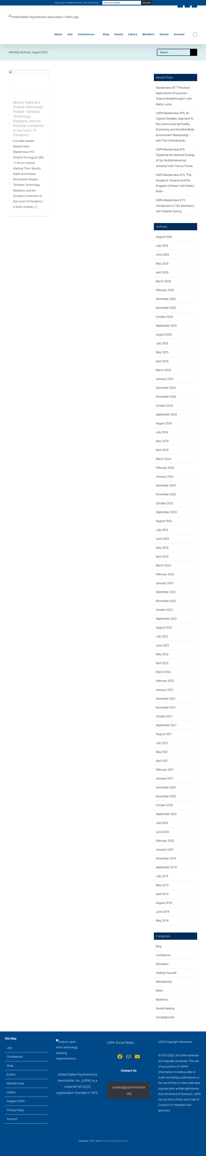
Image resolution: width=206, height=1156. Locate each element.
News (159, 990)
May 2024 (162, 441)
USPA (104, 1141)
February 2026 (165, 290)
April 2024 (162, 450)
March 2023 (163, 565)
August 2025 (164, 334)
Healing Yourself (166, 972)
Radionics (162, 999)
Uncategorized (165, 1017)
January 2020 (164, 849)
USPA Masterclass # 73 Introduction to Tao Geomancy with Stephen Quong (175, 205)
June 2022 (162, 645)
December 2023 (166, 485)
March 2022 (163, 672)
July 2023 (162, 529)
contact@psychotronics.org (128, 1090)
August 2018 (164, 902)
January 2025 (164, 379)
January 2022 (164, 689)
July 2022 (162, 636)
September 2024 (166, 414)
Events (11, 1074)
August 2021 (164, 734)
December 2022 (166, 592)
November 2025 (166, 307)
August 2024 (164, 423)
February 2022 (165, 680)
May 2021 (162, 752)
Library (11, 1092)
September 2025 (166, 325)
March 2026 (163, 281)
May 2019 (162, 885)
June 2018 (162, 911)
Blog (158, 946)
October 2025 (164, 316)
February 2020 (165, 840)
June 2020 (162, 832)
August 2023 (164, 521)
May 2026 (162, 263)
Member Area (15, 1083)
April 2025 (162, 361)
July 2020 (162, 823)
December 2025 (166, 299)
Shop (10, 1065)
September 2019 (166, 867)
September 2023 (166, 512)
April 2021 (162, 760)
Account (12, 1119)
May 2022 (162, 654)
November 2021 (166, 707)
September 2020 (166, 814)
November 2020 (166, 796)
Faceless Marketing (117, 1141)
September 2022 (166, 618)
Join (9, 1047)
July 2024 (162, 432)
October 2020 (164, 805)
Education (162, 964)
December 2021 (166, 698)
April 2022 (162, 663)
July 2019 (162, 876)
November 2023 (166, 494)
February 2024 (165, 467)
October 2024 (164, 405)
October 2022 (164, 609)
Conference (163, 955)
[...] (35, 207)
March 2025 (163, 370)
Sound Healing (165, 1008)
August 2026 (164, 236)
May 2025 (162, 352)
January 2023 (164, 583)
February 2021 (165, 769)
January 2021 (164, 778)
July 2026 (162, 245)
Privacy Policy (15, 1110)
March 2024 (163, 459)
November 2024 (166, 396)
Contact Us (128, 1070)
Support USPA (16, 1101)
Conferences (15, 1056)
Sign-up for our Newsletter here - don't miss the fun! (77, 3)
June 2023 (162, 538)
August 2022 (164, 627)
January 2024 (164, 476)
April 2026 (162, 272)
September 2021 (166, 725)
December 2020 (166, 787)
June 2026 (162, 254)
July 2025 (162, 343)
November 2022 (166, 601)
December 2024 (166, 387)
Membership (164, 981)
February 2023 (165, 574)
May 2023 (162, 547)
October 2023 (164, 503)
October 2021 (164, 716)
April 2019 (162, 894)
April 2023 (162, 556)
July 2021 (162, 743)
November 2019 (166, 858)
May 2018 (162, 920)
